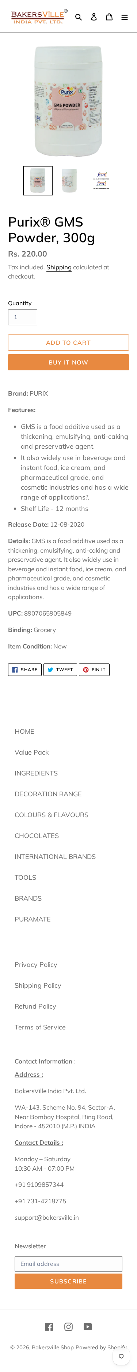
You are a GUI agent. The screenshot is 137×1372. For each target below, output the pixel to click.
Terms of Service (40, 1027)
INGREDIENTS (36, 773)
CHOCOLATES (37, 835)
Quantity (20, 303)
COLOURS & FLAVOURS (51, 815)
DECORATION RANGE (48, 794)
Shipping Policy (38, 985)
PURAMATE (33, 919)
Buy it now (69, 362)
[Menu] (124, 16)
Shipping (59, 267)
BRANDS (28, 898)
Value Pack (32, 752)
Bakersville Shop (53, 1347)
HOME (24, 731)
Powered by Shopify (101, 1347)
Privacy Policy (36, 964)
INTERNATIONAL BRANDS (55, 856)
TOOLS (25, 877)
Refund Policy (35, 1006)
